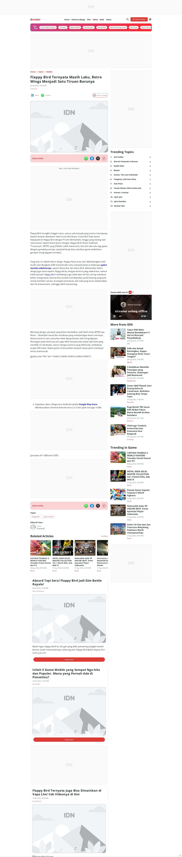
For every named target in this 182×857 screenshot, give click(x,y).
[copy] (104, 158)
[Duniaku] (35, 19)
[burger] (150, 19)
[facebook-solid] (92, 158)
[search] (127, 19)
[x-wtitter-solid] (98, 158)
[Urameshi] (33, 527)
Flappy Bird (49, 274)
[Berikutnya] (108, 550)
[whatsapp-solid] (86, 158)
